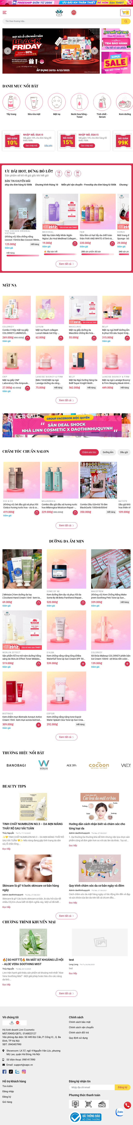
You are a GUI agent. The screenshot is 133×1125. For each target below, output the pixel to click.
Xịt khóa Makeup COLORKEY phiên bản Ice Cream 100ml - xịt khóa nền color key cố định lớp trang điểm (110, 658)
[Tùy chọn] (75, 243)
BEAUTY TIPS (14, 786)
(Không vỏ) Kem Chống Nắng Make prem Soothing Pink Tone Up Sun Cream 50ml (109, 597)
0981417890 (28, 1059)
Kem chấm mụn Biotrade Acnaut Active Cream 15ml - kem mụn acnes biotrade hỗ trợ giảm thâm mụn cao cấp (22, 720)
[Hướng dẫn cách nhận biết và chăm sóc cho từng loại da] (100, 806)
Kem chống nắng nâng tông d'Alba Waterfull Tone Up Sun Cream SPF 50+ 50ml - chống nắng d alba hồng (66, 658)
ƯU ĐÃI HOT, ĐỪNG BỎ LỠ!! (29, 171)
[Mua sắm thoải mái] (99, 765)
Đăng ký (6, 1096)
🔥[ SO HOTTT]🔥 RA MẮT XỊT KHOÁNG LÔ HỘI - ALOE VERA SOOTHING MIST (32, 962)
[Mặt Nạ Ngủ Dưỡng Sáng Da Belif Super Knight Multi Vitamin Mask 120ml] (83, 360)
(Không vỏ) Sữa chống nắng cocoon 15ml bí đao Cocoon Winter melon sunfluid (22, 239)
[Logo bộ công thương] (85, 1117)
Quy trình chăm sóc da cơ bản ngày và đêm (96, 885)
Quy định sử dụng (78, 1037)
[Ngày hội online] (16, 765)
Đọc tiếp (6, 849)
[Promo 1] (116, 39)
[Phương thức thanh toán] (89, 1103)
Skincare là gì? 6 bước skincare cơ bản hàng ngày (30, 888)
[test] (100, 942)
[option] (51, 51)
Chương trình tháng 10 (20, 184)
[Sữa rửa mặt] (34, 102)
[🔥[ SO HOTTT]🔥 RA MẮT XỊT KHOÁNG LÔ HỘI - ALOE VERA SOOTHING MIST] (33, 942)
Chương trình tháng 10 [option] (104, 184)
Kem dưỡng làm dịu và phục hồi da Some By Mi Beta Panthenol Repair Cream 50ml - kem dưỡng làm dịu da (65, 597)
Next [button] (94, 50)
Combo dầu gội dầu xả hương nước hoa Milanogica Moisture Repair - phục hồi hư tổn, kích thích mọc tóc (59, 507)
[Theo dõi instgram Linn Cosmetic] (24, 1071)
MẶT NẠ (9, 285)
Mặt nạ (56, 114)
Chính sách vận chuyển (81, 1027)
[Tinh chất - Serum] (102, 102)
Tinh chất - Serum (102, 115)
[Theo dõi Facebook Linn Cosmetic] (4, 1071)
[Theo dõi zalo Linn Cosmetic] (17, 1071)
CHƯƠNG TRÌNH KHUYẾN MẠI (29, 922)
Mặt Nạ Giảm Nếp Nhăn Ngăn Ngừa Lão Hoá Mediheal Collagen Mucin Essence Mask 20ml (59, 238)
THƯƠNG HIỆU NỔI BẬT (23, 753)
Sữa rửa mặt (34, 114)
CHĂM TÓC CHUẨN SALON (25, 451)
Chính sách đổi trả (79, 1032)
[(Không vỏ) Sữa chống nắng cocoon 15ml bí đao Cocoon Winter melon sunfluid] (23, 211)
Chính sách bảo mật (80, 1022)
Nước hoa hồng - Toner (79, 115)
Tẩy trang (11, 114)
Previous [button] (7, 50)
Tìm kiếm (7, 1086)
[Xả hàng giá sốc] (44, 765)
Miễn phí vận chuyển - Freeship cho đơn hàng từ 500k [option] (62, 184)
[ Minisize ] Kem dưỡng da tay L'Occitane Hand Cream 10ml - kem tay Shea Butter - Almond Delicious (21, 597)
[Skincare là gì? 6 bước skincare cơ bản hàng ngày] (33, 868)
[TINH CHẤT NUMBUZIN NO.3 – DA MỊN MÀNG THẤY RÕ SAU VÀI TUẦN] (33, 806)
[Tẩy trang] (11, 102)
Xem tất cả (65, 263)
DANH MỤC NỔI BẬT (20, 86)
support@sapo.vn (23, 1064)
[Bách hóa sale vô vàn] (71, 765)
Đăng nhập (8, 1091)
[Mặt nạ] (57, 102)
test (71, 959)
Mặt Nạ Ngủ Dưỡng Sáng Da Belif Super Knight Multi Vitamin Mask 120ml (83, 383)
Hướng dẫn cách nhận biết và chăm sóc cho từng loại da (97, 826)
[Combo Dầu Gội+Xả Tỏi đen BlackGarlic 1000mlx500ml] (98, 480)
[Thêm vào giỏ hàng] (83, 663)
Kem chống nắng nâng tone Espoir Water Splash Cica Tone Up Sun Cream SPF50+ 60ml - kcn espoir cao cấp (66, 720)
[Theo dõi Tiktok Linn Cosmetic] (11, 1071)
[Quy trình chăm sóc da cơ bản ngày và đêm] (100, 868)
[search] (126, 21)
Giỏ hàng (7, 1102)
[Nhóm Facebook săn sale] (66, 425)
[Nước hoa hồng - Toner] (79, 102)
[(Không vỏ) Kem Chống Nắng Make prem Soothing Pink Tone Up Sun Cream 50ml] (111, 569)
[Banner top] (66, 3)
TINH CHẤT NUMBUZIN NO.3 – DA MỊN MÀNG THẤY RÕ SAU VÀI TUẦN (32, 826)
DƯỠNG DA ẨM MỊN (66, 541)
